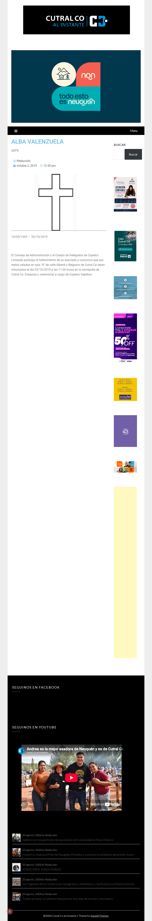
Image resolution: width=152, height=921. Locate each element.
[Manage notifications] (10, 911)
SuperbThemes (100, 915)
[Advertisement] (125, 572)
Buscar (119, 144)
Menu (134, 130)
